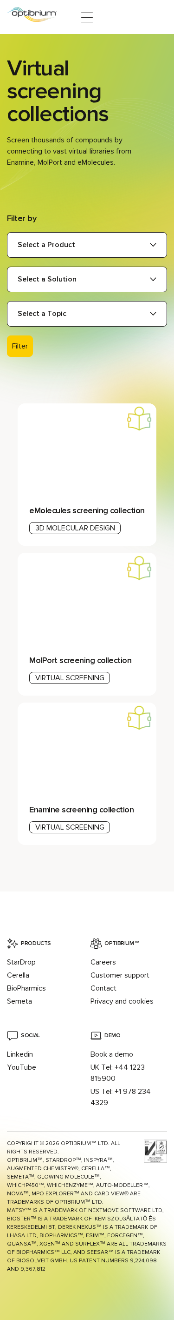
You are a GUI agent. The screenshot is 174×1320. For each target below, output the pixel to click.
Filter (20, 346)
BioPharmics (26, 988)
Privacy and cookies (122, 1001)
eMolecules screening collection (86, 510)
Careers (103, 962)
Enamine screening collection (81, 809)
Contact (103, 988)
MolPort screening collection (80, 660)
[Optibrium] (38, 17)
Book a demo (111, 1054)
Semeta (19, 1001)
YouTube (21, 1067)
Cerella (18, 975)
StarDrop (21, 962)
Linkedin (20, 1054)
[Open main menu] (87, 17)
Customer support (119, 975)
